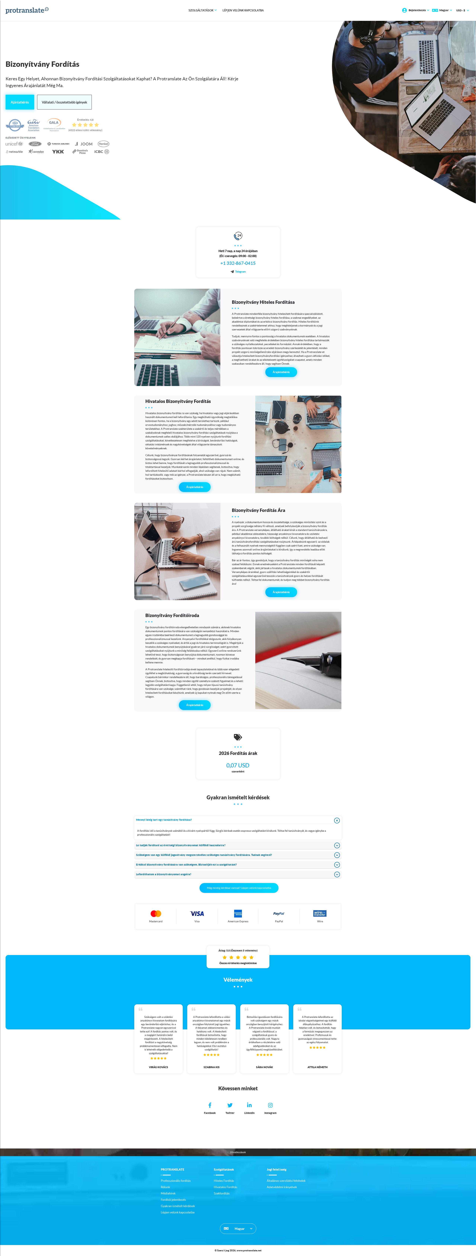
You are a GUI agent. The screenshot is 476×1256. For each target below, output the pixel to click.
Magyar (239, 1228)
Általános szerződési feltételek (286, 1180)
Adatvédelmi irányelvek (282, 1187)
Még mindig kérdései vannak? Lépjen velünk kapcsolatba (239, 887)
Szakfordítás (222, 1193)
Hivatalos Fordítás (225, 1187)
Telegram (240, 271)
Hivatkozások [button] (238, 1152)
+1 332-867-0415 (238, 263)
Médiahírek (168, 1193)
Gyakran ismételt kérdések (178, 1206)
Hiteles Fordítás (224, 1180)
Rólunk (165, 1187)
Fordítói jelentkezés (173, 1199)
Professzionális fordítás (176, 1180)
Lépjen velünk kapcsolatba (243, 10)
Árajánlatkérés (281, 372)
